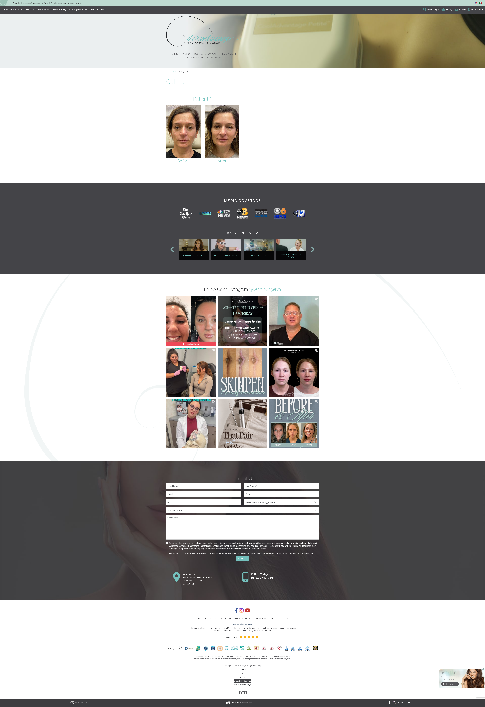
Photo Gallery (59, 10)
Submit (241, 559)
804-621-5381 (189, 584)
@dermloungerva (265, 289)
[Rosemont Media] (242, 693)
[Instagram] (241, 612)
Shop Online (88, 10)
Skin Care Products (41, 10)
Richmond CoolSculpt (223, 630)
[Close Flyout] (482, 669)
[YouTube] (247, 612)
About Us (14, 10)
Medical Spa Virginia (288, 628)
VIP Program (75, 10)
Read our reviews (231, 638)
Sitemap (242, 677)
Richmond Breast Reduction (243, 628)
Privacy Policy (242, 669)
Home (5, 10)
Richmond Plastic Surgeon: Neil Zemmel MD (252, 630)
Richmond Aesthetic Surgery (200, 628)
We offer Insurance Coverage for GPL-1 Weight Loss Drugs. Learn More (47, 3)
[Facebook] (236, 612)
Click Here (448, 684)
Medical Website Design (242, 685)
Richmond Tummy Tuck (267, 628)
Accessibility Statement (242, 681)
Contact (100, 10)
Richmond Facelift (222, 628)
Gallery (175, 72)
